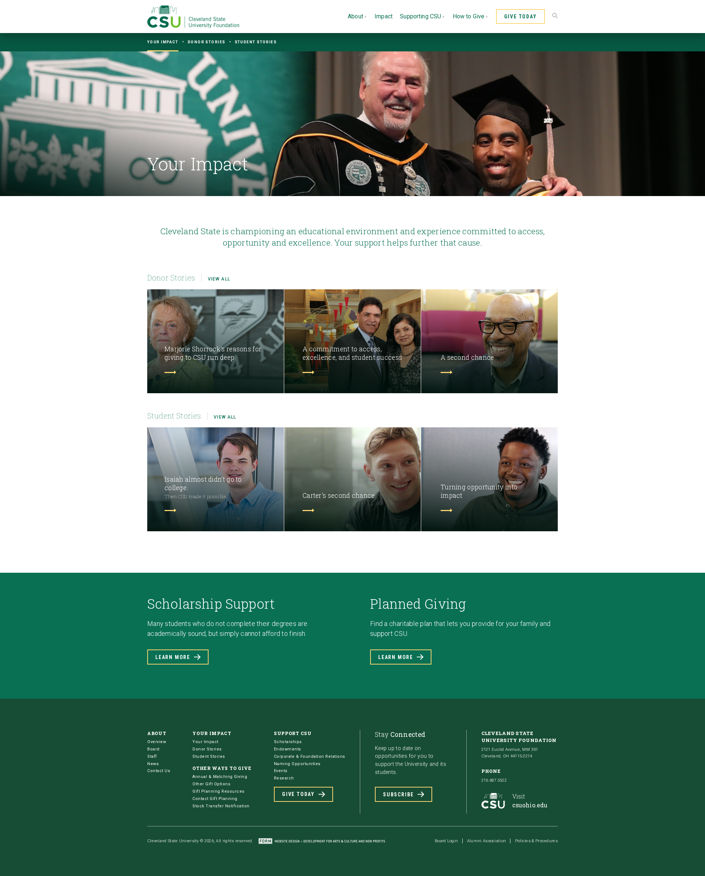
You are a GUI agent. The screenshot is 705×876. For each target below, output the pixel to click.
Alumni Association (486, 841)
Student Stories (256, 42)
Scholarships (288, 741)
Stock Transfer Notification (221, 806)
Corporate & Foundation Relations (309, 756)
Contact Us (158, 770)
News (153, 763)
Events (281, 770)
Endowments (287, 749)
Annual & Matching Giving (219, 776)
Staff (152, 756)
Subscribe (398, 794)
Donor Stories (206, 42)
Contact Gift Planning (215, 798)
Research (284, 778)
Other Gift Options (211, 784)
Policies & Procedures (536, 841)
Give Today (520, 16)
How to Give (469, 16)
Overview (156, 741)
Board (153, 749)
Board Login (446, 841)
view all (219, 279)
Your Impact (162, 42)
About (355, 16)
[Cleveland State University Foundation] (193, 26)
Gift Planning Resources (218, 791)
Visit (530, 800)
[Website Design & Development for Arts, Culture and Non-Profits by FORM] (321, 841)
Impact (384, 16)
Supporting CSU (420, 16)
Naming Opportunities (297, 763)
